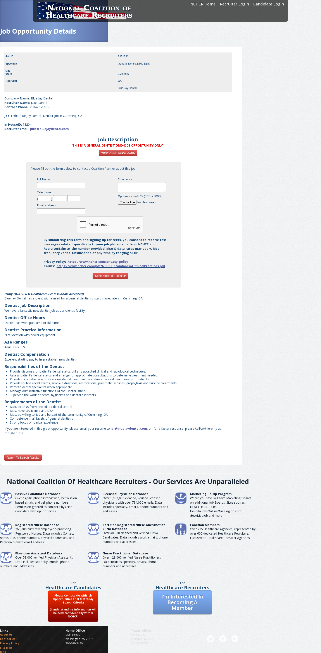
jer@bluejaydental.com (129, 428)
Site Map (6, 648)
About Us (6, 634)
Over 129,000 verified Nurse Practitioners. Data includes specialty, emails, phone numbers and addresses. (132, 561)
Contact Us (7, 639)
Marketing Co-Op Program (211, 494)
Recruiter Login (234, 4)
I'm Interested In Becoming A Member (182, 602)
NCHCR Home (203, 4)
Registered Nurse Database (37, 525)
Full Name (43, 179)
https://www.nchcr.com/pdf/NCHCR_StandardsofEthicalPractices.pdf (111, 266)
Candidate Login (268, 4)
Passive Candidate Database (37, 494)
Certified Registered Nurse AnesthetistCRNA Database (134, 527)
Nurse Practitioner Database (125, 553)
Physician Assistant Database (38, 553)
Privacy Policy (9, 643)
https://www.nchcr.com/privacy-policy (98, 262)
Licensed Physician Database (125, 494)
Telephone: (44, 192)
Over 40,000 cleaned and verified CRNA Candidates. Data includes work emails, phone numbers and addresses (135, 537)
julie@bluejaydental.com (49, 129)
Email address (46, 205)
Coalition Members (205, 525)
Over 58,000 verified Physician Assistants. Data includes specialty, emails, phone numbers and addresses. (37, 561)
